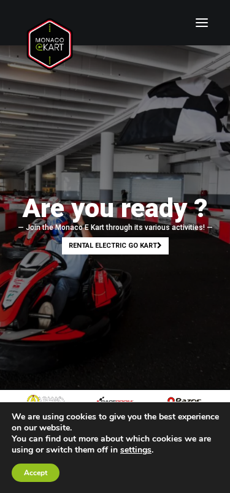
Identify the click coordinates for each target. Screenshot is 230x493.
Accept (35, 473)
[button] (202, 22)
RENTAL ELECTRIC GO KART (113, 246)
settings (135, 450)
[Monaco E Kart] (49, 23)
